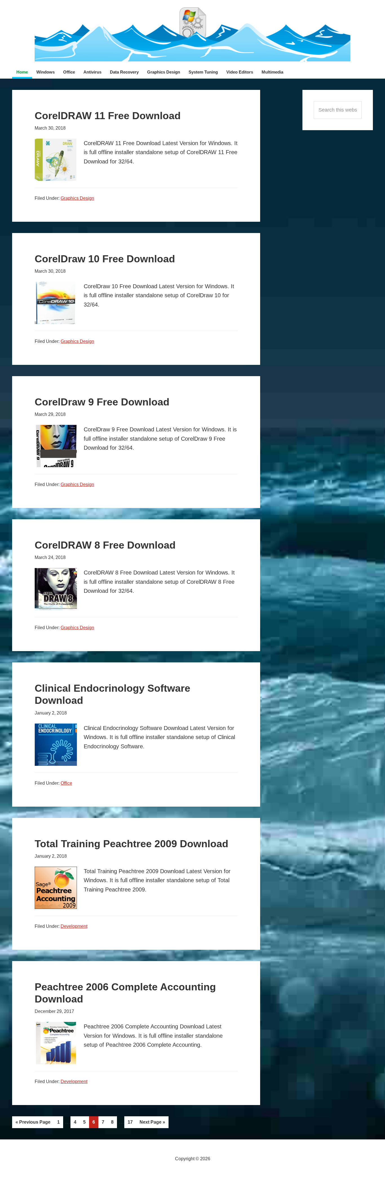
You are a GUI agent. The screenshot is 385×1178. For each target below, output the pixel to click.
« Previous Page (32, 1124)
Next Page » (152, 1123)
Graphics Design (77, 198)
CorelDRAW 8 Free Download (105, 545)
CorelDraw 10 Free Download (105, 259)
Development (74, 926)
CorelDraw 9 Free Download (102, 402)
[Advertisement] (337, 217)
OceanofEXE (192, 34)
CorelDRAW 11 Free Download (108, 115)
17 (131, 1123)
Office (66, 783)
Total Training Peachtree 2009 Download (131, 843)
